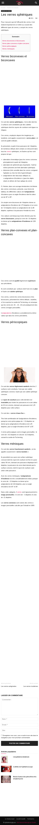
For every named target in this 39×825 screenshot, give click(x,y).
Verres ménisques (8, 49)
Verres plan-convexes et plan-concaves (15, 43)
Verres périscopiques (9, 46)
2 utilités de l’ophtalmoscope (23, 767)
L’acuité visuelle (20, 819)
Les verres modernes (30, 686)
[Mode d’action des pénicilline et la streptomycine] (6, 779)
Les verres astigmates (8, 686)
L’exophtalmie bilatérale (21, 757)
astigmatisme (6, 313)
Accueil (3, 8)
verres (9, 151)
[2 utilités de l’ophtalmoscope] (6, 769)
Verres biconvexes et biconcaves (13, 41)
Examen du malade (12, 8)
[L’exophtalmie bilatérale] (4, 759)
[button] (36, 3)
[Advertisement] (19, 84)
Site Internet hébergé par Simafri (26, 822)
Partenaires (30, 819)
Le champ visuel (9, 819)
